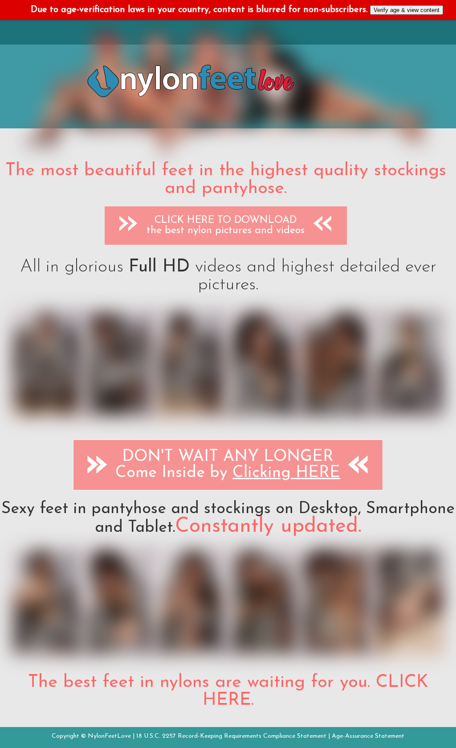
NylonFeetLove (109, 736)
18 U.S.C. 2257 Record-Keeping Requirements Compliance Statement (231, 736)
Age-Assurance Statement (368, 736)
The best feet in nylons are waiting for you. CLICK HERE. (228, 691)
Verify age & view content (407, 10)
